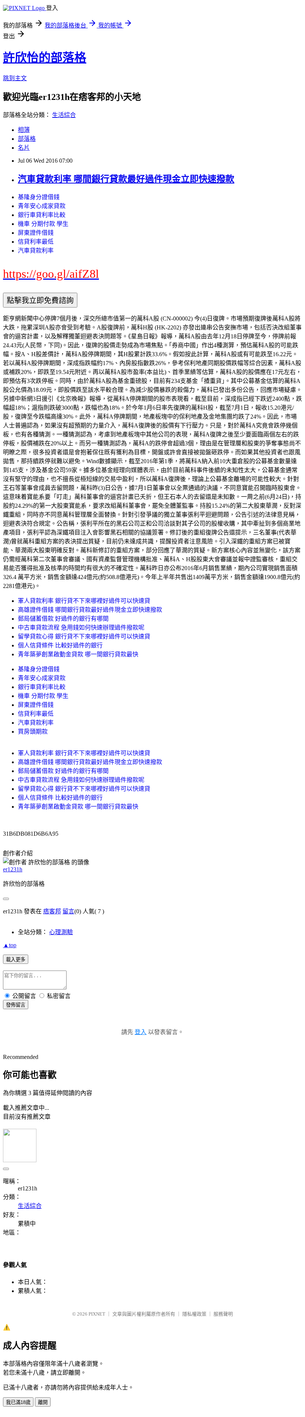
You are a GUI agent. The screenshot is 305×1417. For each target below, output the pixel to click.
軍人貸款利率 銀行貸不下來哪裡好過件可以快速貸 (84, 601)
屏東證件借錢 (36, 233)
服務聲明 (223, 1314)
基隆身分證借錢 (39, 197)
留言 (68, 911)
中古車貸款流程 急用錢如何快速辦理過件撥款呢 (81, 627)
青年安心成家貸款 (41, 206)
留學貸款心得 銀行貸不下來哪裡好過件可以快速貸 (84, 636)
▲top (9, 945)
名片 (24, 147)
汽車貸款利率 (36, 250)
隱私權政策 (194, 1314)
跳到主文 (15, 78)
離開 (43, 1402)
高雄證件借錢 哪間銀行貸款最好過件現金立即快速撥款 (90, 610)
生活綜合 (64, 115)
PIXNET (97, 1314)
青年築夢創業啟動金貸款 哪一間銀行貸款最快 (78, 654)
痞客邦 (52, 911)
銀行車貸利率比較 (41, 215)
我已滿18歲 (18, 1402)
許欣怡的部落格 (44, 57)
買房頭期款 (33, 731)
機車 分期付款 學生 (43, 224)
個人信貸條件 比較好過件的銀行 (60, 645)
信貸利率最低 (36, 241)
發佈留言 (15, 1005)
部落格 (27, 139)
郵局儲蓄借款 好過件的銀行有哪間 (63, 618)
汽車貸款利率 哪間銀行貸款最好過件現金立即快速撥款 (126, 179)
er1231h (12, 869)
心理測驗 (61, 932)
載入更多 (15, 959)
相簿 (24, 130)
